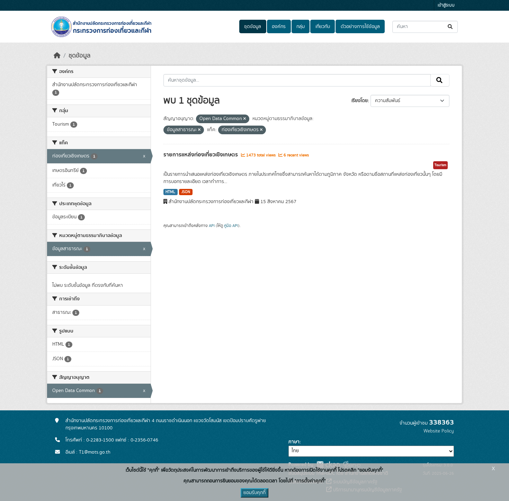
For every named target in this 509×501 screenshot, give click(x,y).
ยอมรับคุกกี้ (254, 492)
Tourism (440, 165)
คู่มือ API (231, 225)
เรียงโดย (359, 100)
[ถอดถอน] (244, 119)
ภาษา (294, 441)
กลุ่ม (300, 26)
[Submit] (450, 27)
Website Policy (438, 431)
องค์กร (279, 26)
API (212, 225)
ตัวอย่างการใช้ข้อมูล (360, 26)
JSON (185, 192)
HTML (170, 192)
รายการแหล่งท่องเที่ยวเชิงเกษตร (201, 154)
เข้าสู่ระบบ (446, 5)
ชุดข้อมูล (252, 26)
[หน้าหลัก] (57, 55)
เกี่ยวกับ (322, 26)
